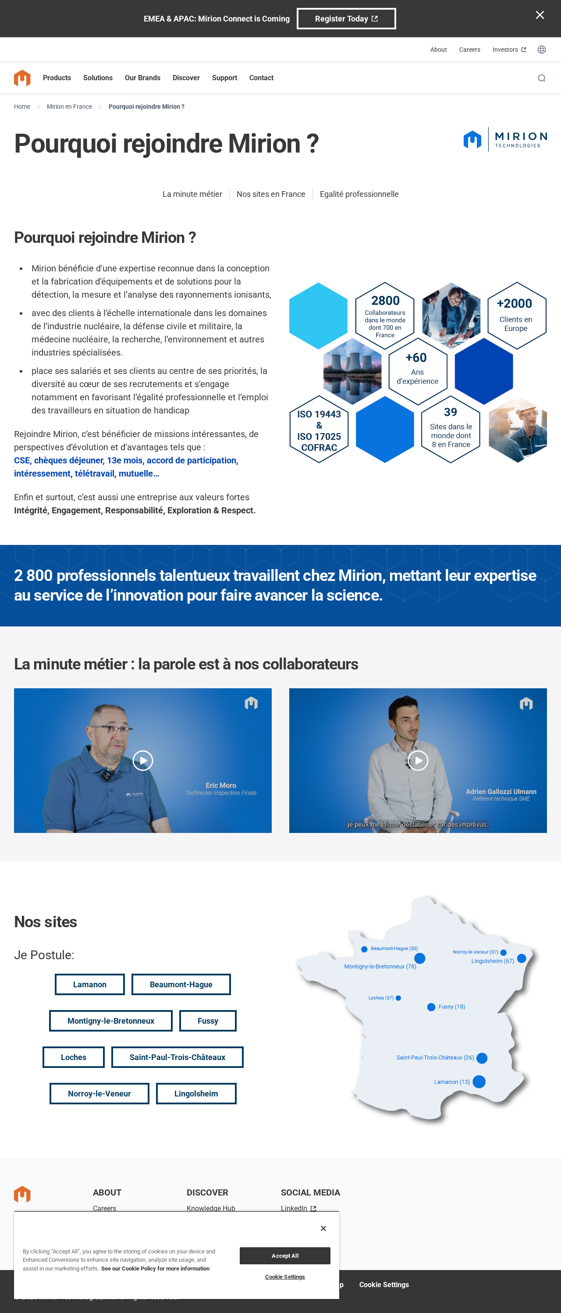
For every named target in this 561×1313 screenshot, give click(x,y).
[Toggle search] (541, 78)
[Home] (22, 78)
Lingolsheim (196, 1093)
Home (22, 106)
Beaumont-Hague (181, 984)
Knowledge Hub (211, 1208)
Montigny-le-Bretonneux (110, 1020)
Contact (261, 78)
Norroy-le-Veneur (99, 1093)
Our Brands (142, 78)
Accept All (285, 1256)
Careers (469, 49)
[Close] (323, 1228)
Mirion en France (69, 106)
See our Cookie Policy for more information (155, 1268)
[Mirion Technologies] (505, 139)
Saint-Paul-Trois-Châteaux (177, 1057)
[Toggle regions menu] (541, 49)
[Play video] (143, 760)
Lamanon (90, 984)
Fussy (208, 1020)
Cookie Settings (384, 1285)
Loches (73, 1057)
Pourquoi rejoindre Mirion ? (147, 106)
